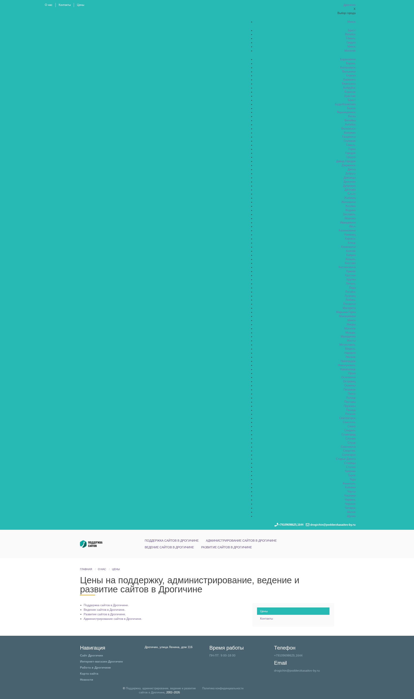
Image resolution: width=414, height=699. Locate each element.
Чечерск (350, 507)
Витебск (350, 34)
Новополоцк (348, 369)
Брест (352, 30)
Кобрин (351, 255)
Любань (350, 299)
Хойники (350, 487)
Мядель (350, 348)
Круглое (350, 275)
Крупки (351, 279)
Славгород (349, 434)
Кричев (351, 271)
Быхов (351, 108)
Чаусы (351, 491)
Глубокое (350, 140)
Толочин (350, 471)
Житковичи (348, 202)
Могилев (350, 50)
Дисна (352, 169)
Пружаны (350, 406)
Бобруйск (349, 87)
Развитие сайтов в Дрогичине (226, 547)
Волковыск (348, 128)
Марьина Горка (346, 312)
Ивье (352, 226)
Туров (352, 475)
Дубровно (349, 185)
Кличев (351, 251)
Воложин (350, 132)
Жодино (350, 210)
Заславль (349, 214)
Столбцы (350, 463)
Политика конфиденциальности (222, 688)
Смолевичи (348, 446)
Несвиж (351, 357)
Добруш (350, 173)
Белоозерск (348, 67)
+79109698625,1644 (288, 655)
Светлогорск (347, 418)
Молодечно (348, 336)
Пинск (352, 393)
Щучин (351, 516)
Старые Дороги (346, 458)
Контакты (65, 4)
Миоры (351, 324)
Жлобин (350, 206)
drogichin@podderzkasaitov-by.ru (297, 670)
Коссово (350, 263)
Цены (80, 4)
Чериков (350, 503)
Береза (351, 75)
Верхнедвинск (346, 112)
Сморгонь (349, 450)
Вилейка (350, 120)
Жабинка (350, 197)
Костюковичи (347, 267)
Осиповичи (348, 377)
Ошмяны (350, 385)
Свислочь (349, 422)
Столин (351, 467)
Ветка (352, 116)
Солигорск (349, 454)
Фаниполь (349, 483)
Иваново (350, 218)
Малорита (349, 308)
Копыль (351, 259)
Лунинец (350, 295)
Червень (350, 499)
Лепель (351, 283)
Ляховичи (349, 303)
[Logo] (99, 544)
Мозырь (350, 332)
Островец (349, 381)
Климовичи (348, 246)
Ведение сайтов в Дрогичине (169, 547)
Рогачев (350, 414)
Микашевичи (347, 316)
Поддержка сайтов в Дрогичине (172, 540)
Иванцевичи (348, 222)
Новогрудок (348, 361)
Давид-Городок (346, 161)
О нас (48, 4)
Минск (351, 21)
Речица (351, 410)
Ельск (352, 193)
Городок (350, 153)
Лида (352, 287)
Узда (353, 479)
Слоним (350, 438)
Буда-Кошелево (345, 104)
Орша (352, 373)
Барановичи (348, 59)
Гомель (351, 38)
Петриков (349, 389)
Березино (349, 79)
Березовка (349, 83)
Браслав (350, 96)
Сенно (352, 426)
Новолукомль (347, 365)
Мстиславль (347, 344)
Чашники (350, 495)
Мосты (351, 340)
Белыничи (349, 71)
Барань (351, 63)
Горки (352, 149)
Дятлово (350, 189)
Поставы (350, 401)
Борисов (350, 91)
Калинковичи (347, 230)
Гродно (351, 42)
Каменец (350, 234)
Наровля (350, 352)
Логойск (350, 291)
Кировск (350, 238)
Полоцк (351, 397)
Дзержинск (349, 165)
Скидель (350, 430)
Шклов (351, 512)
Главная (86, 569)
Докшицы (350, 177)
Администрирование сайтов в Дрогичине (241, 540)
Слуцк (352, 442)
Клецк (352, 242)
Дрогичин (349, 181)
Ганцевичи (349, 136)
